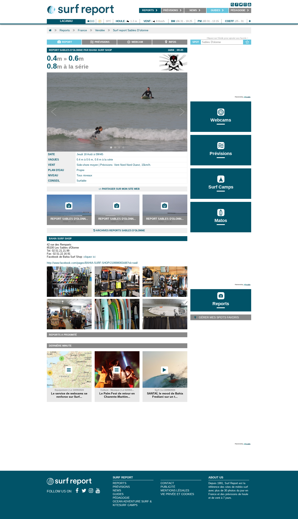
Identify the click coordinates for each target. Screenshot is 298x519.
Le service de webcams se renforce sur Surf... (69, 395)
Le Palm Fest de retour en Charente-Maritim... (117, 395)
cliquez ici (89, 256)
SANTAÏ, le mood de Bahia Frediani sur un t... (165, 395)
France (82, 30)
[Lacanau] (250, 21)
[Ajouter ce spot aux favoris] (247, 42)
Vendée (100, 30)
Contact (167, 483)
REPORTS (119, 483)
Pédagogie (121, 497)
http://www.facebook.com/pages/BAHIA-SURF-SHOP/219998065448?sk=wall (92, 262)
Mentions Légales (175, 490)
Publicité (168, 486)
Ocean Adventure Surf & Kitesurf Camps (132, 503)
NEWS (117, 490)
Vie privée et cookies (177, 494)
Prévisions (121, 486)
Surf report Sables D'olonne (130, 30)
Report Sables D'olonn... (69, 218)
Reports (65, 30)
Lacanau (66, 21)
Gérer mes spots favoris (218, 317)
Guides (118, 494)
